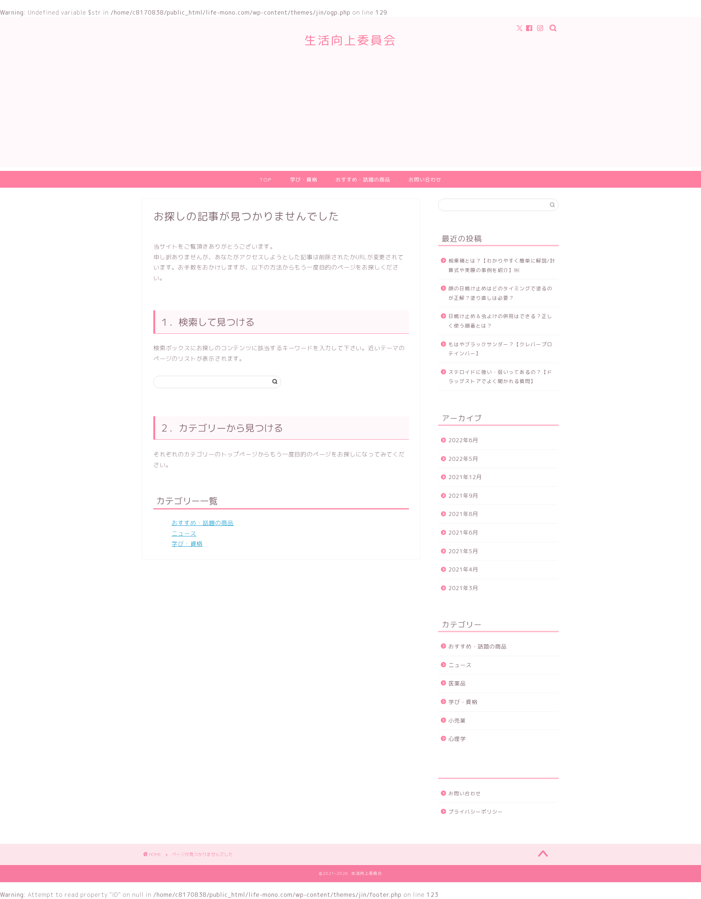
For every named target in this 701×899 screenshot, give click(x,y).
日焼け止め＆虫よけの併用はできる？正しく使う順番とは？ (500, 321)
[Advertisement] (350, 116)
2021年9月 (463, 496)
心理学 (457, 739)
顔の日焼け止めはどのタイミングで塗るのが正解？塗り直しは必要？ (500, 293)
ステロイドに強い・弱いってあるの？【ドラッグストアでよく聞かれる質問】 (500, 376)
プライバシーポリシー (475, 811)
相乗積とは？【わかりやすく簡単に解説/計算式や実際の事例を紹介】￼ (501, 265)
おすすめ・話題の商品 (363, 179)
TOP (266, 179)
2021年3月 (463, 588)
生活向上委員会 (350, 39)
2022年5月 (463, 459)
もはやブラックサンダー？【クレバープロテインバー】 (500, 349)
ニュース (184, 533)
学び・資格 (303, 179)
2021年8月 (463, 514)
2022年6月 (463, 440)
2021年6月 (463, 532)
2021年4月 (463, 569)
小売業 (457, 720)
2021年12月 (465, 477)
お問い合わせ (425, 179)
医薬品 (457, 683)
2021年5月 (463, 551)
